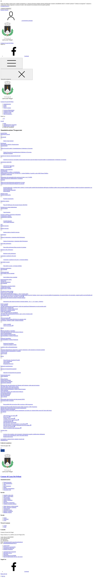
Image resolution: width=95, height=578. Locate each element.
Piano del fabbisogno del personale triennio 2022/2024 (15, 204)
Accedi (2, 121)
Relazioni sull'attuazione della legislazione (10, 387)
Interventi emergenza (5, 395)
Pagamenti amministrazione (7, 366)
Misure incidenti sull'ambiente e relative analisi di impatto (13, 389)
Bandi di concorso (5, 225)
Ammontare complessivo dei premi (8, 255)
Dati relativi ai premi (5, 262)
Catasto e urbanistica (7, 500)
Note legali (5, 554)
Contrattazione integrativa (6, 217)
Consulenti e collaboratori (6, 174)
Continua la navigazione (6, 8)
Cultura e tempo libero (8, 496)
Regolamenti (3, 143)
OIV (2, 224)
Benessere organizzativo (6, 268)
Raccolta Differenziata (5, 394)
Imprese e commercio (8, 511)
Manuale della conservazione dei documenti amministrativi (13, 408)
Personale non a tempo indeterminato (9, 207)
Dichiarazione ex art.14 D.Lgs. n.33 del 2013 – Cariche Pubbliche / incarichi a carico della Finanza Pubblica (24, 173)
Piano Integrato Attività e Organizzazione (10, 144)
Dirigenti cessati (4, 193)
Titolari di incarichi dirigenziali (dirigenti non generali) (12, 183)
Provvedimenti (4, 283)
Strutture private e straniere (6, 381)
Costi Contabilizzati (7, 361)
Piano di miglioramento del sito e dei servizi (12, 556)
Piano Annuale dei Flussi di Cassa (8, 334)
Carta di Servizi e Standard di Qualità (11, 360)
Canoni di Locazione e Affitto (9, 344)
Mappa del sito (4, 573)
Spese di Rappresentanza (6, 333)
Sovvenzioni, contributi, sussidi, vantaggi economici (12, 320)
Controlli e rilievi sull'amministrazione (9, 347)
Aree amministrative (7, 483)
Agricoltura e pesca (7, 510)
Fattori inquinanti (4, 390)
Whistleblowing (4, 440)
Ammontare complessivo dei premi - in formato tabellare (15, 259)
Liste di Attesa (6, 362)
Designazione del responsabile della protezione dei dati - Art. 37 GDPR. (16, 177)
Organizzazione (4, 145)
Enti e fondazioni (7, 486)
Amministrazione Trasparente (10, 124)
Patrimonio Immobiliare (6, 338)
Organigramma (4, 170)
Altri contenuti (4, 396)
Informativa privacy (7, 553)
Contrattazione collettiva (6, 215)
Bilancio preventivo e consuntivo (8, 330)
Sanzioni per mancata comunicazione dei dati (10, 155)
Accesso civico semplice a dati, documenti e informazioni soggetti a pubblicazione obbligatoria (24, 434)
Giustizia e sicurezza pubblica (9, 503)
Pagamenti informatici (5, 375)
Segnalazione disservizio (8, 548)
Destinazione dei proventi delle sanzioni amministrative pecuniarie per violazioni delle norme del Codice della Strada (26, 410)
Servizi (2, 356)
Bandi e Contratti (4, 303)
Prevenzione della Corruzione (7, 400)
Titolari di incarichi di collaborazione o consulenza (12, 178)
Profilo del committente (6, 311)
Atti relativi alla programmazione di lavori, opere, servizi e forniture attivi (16, 313)
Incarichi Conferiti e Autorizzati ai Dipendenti (11, 214)
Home (4, 123)
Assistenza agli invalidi (8, 111)
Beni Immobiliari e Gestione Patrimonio (9, 335)
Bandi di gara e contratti (9, 126)
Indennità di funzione (8, 153)
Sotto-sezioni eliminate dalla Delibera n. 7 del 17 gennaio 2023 (14, 293)
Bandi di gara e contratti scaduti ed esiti (9, 308)
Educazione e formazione (8, 502)
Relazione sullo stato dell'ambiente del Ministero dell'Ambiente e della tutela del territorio (20, 385)
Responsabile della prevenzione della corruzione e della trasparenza (18, 404)
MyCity (3, 576)
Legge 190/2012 (4, 305)
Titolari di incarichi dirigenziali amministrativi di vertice (13, 182)
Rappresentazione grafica (6, 279)
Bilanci (2, 328)
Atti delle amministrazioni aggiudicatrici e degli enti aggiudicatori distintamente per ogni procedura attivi (23, 306)
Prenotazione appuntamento (9, 547)
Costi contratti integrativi (8, 222)
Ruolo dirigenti (6, 191)
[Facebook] (3, 118)
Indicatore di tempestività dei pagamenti (12, 372)
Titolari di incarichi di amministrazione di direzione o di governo (17, 152)
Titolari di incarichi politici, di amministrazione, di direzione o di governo (16, 148)
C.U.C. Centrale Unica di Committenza (9, 312)
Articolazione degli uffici (6, 162)
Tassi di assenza (4, 208)
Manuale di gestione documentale (8, 409)
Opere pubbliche (4, 376)
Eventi (4, 527)
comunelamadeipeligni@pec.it (9, 543)
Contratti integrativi (7, 221)
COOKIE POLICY (5, 6)
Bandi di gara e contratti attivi (7, 307)
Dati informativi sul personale (9, 422)
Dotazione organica (5, 201)
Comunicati (5, 519)
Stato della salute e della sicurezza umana (10, 386)
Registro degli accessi (8, 436)
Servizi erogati (4, 353)
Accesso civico (4, 430)
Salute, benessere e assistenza (9, 507)
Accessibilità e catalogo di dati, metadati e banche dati (12, 439)
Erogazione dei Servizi (8, 363)
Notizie (5, 517)
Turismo (5, 501)
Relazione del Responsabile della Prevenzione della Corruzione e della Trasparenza (19, 406)
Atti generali (3, 137)
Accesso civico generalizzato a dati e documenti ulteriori (15, 435)
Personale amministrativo (8, 488)
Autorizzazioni (6, 508)
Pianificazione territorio (6, 380)
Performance (3, 234)
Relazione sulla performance (7, 249)
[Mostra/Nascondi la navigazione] (12, 63)
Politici (4, 487)
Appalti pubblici (6, 498)
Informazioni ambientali (6, 382)
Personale (3, 179)
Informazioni (3, 280)
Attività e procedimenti (6, 282)
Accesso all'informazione (8, 110)
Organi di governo (7, 482)
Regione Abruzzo (4, 10)
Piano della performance (6, 243)
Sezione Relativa (4, 379)
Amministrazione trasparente (9, 551)
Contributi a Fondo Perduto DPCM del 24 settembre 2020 (13, 319)
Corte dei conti (4, 352)
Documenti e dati (7, 489)
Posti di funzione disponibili (9, 190)
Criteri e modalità (7, 324)
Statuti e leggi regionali (8, 140)
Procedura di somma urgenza (7, 291)
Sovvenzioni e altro (5, 315)
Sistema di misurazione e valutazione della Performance (13, 237)
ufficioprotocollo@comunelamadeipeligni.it (13, 542)
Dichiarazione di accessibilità (9, 555)
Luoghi (5, 525)
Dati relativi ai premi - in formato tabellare (12, 265)
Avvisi (4, 520)
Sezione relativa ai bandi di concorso (11, 232)
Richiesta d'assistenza (8, 549)
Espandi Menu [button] (4, 133)
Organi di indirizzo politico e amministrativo (10, 172)
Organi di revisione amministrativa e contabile (11, 351)
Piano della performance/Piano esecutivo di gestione (14, 247)
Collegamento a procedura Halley (8, 286)
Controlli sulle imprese (5, 287)
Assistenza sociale (7, 112)
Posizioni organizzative (6, 194)
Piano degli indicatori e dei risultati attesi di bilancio (12, 332)
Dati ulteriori (3, 411)
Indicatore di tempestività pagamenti (8, 368)
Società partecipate (5, 272)
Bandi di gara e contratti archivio (8, 310)
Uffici (4, 484)
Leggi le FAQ (6, 545)
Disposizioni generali (5, 134)
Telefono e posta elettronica (7, 169)
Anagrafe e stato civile (8, 495)
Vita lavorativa (6, 497)
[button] (7, 104)
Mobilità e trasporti (7, 512)
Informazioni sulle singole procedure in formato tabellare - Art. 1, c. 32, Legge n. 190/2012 (23, 301)
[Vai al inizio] (1, 448)
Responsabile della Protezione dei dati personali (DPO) (13, 399)
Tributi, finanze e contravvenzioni (10, 506)
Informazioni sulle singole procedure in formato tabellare (13, 297)
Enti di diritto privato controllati (7, 273)
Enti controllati (4, 269)
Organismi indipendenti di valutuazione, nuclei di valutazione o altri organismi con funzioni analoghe (23, 349)
